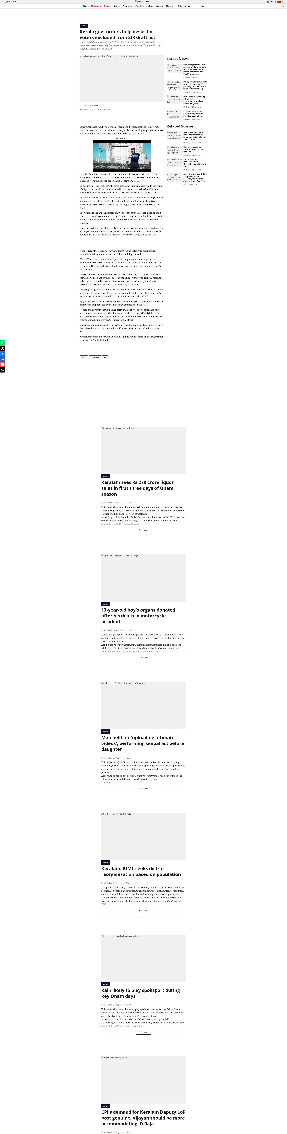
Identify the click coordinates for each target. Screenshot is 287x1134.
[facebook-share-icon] (2, 355)
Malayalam (96, 6)
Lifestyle (138, 6)
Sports (158, 6)
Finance (126, 6)
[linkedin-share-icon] (2, 360)
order (84, 357)
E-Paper (107, 6)
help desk (95, 357)
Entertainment (184, 6)
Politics (149, 6)
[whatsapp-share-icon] (2, 344)
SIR (105, 357)
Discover (169, 6)
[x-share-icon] (2, 349)
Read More (143, 530)
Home (86, 6)
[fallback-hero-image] (175, 68)
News (115, 6)
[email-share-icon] (2, 365)
